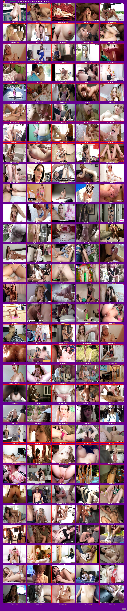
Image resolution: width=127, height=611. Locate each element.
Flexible (13, 323)
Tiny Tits (86, 604)
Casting (86, 584)
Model (13, 524)
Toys (13, 303)
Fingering (86, 162)
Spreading (86, 544)
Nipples (37, 162)
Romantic (38, 443)
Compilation (87, 343)
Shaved (62, 263)
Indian (38, 604)
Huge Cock (62, 463)
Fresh (13, 22)
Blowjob (86, 62)
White (14, 504)
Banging (86, 183)
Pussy (110, 203)
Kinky (86, 303)
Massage (62, 604)
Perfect (62, 142)
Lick (13, 363)
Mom (110, 604)
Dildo (13, 423)
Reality (13, 604)
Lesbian (62, 383)
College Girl (62, 403)
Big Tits (86, 203)
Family (110, 484)
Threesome (37, 203)
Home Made (13, 383)
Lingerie (62, 283)
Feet (13, 283)
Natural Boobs (110, 243)
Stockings (62, 343)
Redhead (111, 142)
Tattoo (110, 403)
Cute (86, 484)
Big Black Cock (62, 584)
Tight (13, 263)
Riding (38, 403)
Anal (86, 82)
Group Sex (110, 42)
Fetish (38, 383)
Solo (37, 142)
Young (62, 82)
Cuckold (62, 363)
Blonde (110, 22)
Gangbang (38, 183)
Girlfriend (111, 524)
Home (111, 183)
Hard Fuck (38, 323)
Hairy (62, 443)
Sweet (62, 102)
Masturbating (110, 162)
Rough (38, 564)
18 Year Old (37, 223)
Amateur (110, 62)
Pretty (14, 343)
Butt (37, 42)
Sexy (110, 102)
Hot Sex (62, 42)
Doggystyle (61, 22)
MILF (13, 203)
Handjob (86, 243)
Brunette (37, 102)
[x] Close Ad (124, 609)
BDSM (111, 423)
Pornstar (62, 243)
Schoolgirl (111, 82)
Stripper (62, 203)
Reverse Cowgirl (62, 504)
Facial (86, 283)
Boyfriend (13, 544)
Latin (86, 524)
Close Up (111, 223)
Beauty (37, 463)
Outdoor (86, 263)
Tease (62, 524)
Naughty (110, 564)
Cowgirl (13, 223)
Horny (38, 343)
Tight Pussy (111, 363)
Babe (86, 102)
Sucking (37, 423)
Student (86, 443)
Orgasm (86, 383)
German (13, 142)
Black (13, 403)
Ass (62, 122)
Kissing (13, 484)
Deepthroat (86, 42)
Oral (38, 544)
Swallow (111, 584)
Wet (110, 383)
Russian (110, 263)
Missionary (62, 423)
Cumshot (13, 122)
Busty (111, 303)
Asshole (110, 504)
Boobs (86, 122)
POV (37, 122)
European (111, 463)
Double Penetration (37, 283)
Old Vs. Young (62, 303)
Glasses (37, 584)
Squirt (38, 82)
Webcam (38, 263)
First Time (37, 504)
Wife (13, 463)
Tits (38, 524)
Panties (37, 484)
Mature (13, 82)
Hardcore (13, 42)
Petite (62, 62)
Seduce (62, 223)
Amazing (86, 463)
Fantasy (62, 162)
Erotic (13, 443)
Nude (62, 484)
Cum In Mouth (62, 544)
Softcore (86, 423)
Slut (86, 323)
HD (37, 22)
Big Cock (13, 162)
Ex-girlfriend (111, 122)
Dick (62, 323)
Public (13, 243)
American (86, 564)
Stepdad (86, 223)
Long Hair (86, 403)
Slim (13, 564)
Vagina (13, 584)
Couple (37, 363)
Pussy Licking (13, 183)
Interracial (37, 62)
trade (63, 609)
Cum (110, 323)
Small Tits (13, 62)
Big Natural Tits (38, 243)
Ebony (13, 102)
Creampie (62, 183)
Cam (110, 443)
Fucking (110, 283)
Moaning (62, 564)
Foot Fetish (110, 544)
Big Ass (86, 363)
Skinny (86, 22)
